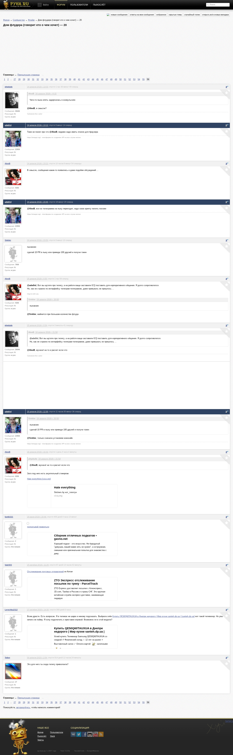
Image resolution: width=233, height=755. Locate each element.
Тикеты (40, 740)
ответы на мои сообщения (142, 15)
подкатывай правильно (38, 527)
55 (143, 79)
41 (79, 79)
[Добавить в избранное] (224, 95)
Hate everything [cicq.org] (39, 479)
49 (116, 79)
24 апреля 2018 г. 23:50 (37, 240)
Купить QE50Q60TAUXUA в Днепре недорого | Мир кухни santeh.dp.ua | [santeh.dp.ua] (153, 616)
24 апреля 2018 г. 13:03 (37, 87)
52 (130, 79)
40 (74, 79)
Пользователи (79, 4)
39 (70, 79)
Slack (52, 736)
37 (61, 79)
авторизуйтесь (23, 707)
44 (93, 79)
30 (28, 79)
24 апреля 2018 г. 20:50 (48, 299)
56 (148, 79)
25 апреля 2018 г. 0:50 (37, 279)
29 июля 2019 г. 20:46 (36, 517)
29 (24, 79)
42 (84, 79)
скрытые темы (175, 15)
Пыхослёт (99, 4)
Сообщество (19, 20)
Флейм (31, 20)
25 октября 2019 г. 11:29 (38, 565)
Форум (61, 4)
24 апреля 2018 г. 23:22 (37, 163)
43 (88, 79)
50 (120, 79)
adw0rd (8, 125)
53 (134, 79)
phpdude (9, 87)
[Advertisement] (98, 50)
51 (125, 79)
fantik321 (9, 517)
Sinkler (8, 240)
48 (111, 79)
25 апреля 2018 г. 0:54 (37, 325)
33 (42, 79)
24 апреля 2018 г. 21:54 (49, 459)
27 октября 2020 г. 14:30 (38, 610)
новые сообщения (119, 15)
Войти (46, 5)
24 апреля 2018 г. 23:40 (37, 202)
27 (15, 79)
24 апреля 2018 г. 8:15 (45, 94)
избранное (161, 15)
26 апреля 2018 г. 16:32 (37, 452)
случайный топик (192, 15)
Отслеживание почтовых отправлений (45, 571)
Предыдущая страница (28, 75)
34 (47, 79)
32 (38, 79)
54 (139, 79)
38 (65, 79)
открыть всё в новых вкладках (215, 15)
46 (102, 79)
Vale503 (8, 565)
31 (33, 79)
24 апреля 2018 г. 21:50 (46, 332)
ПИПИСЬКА (215, 727)
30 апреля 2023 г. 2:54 (37, 658)
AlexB (7, 163)
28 (19, 79)
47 (107, 79)
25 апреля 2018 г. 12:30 (37, 412)
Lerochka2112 (11, 610)
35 (51, 79)
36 (56, 79)
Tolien (7, 658)
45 (97, 79)
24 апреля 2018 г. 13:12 (37, 125)
